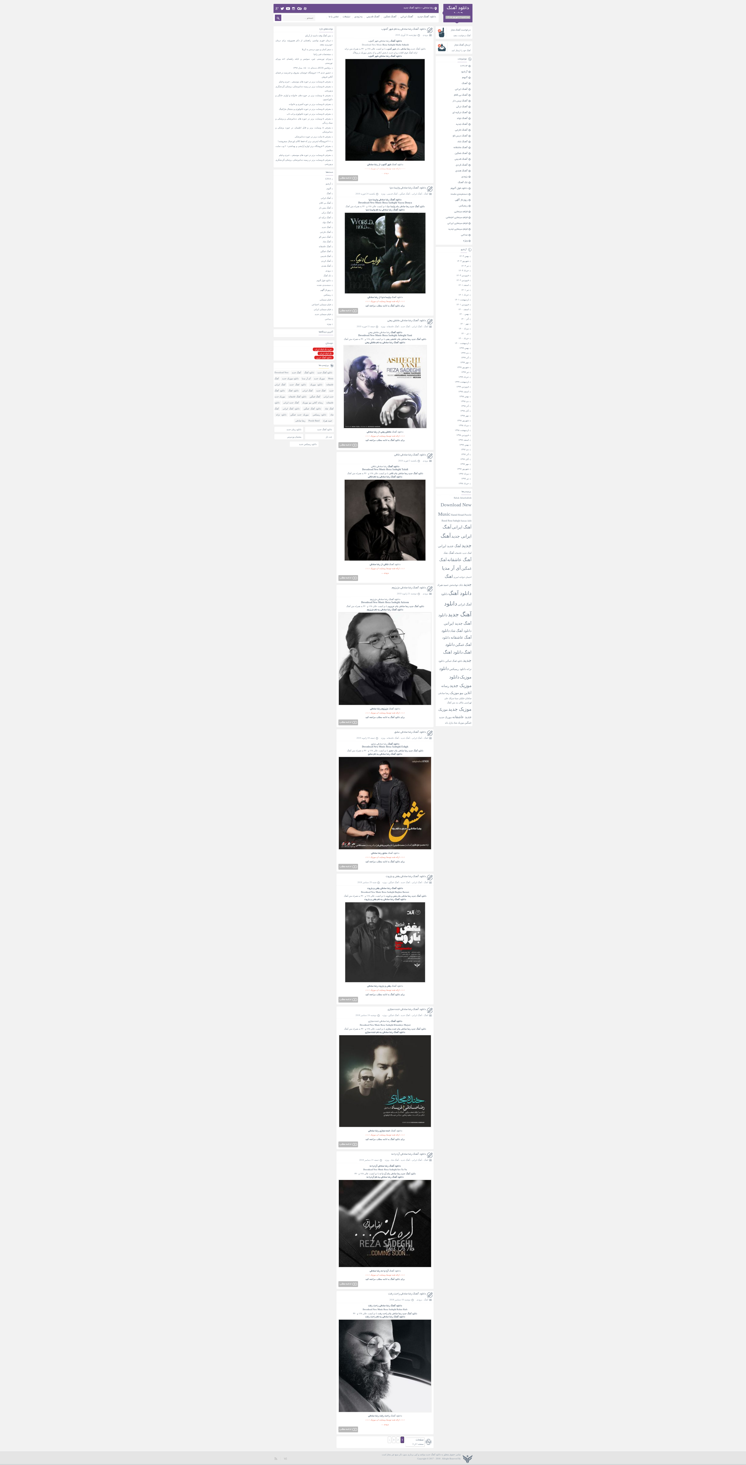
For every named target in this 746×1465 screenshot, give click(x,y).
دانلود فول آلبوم (459, 188)
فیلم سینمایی (461, 211)
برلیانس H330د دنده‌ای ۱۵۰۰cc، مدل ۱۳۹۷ (312, 68)
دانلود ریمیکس (457, 669)
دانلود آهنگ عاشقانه (297, 396)
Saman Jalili (466, 521)
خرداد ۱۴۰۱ (463, 295)
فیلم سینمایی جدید (458, 229)
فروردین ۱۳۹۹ (462, 386)
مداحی (464, 235)
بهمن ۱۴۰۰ (464, 314)
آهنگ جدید (405, 326)
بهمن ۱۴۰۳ (464, 256)
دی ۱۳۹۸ (465, 401)
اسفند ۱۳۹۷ (463, 440)
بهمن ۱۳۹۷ (464, 445)
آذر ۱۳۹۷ (465, 454)
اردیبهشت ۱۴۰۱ (462, 299)
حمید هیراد (443, 585)
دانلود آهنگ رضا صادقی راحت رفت (407, 1293)
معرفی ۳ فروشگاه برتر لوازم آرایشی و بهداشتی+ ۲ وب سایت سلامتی (304, 148)
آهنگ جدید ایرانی (449, 546)
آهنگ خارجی (461, 130)
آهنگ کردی (462, 165)
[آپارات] (305, 8)
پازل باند (449, 722)
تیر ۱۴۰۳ (465, 266)
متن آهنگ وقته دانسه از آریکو (318, 35)
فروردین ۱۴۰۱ (462, 304)
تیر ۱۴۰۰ (465, 333)
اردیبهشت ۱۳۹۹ (462, 382)
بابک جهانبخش (456, 585)
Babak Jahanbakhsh (462, 498)
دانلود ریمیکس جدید (308, 444)
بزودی (425, 35)
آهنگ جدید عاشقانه (463, 553)
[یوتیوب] (288, 8)
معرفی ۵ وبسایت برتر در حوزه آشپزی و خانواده (310, 104)
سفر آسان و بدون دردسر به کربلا (316, 49)
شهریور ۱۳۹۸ (463, 420)
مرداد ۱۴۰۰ (464, 328)
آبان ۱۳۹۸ (464, 411)
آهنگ (426, 194)
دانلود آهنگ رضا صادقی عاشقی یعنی (406, 320)
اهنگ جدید (321, 390)
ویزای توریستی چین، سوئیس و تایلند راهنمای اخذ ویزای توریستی (304, 61)
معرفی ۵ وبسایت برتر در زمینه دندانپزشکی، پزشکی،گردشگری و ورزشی (304, 88)
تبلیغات (346, 17)
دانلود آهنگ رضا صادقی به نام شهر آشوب (403, 29)
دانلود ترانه (281, 414)
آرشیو (464, 72)
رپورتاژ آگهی (461, 200)
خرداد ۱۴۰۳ (463, 270)
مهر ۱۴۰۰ (464, 324)
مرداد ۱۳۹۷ (464, 474)
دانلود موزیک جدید (290, 378)
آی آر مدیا (451, 568)
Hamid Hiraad (457, 515)
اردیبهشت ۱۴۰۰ (462, 343)
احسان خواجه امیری (462, 577)
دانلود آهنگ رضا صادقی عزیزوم (409, 587)
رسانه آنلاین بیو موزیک (312, 402)
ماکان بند (460, 703)
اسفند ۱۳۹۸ (463, 391)
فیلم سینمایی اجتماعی (457, 217)
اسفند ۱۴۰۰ (463, 309)
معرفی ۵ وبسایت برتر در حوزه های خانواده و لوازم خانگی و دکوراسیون (304, 97)
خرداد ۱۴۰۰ (463, 338)
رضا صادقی (405, 49)
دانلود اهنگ (293, 390)
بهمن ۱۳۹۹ (464, 348)
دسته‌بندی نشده (459, 194)
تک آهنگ (463, 182)
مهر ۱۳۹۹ (464, 362)
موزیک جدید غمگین (299, 414)
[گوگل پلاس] (277, 8)
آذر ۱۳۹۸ (465, 406)
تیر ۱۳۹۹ (465, 372)
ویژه (383, 194)
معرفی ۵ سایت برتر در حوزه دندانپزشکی (313, 136)
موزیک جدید (459, 709)
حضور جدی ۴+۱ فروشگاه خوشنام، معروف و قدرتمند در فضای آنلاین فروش (304, 75)
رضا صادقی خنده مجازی (385, 1021)
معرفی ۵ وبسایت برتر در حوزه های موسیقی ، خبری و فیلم (305, 81)
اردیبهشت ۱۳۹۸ (462, 430)
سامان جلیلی (465, 698)
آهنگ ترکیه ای (460, 112)
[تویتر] (282, 8)
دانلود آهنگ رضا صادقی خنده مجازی (407, 1009)
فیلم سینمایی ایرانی (457, 223)
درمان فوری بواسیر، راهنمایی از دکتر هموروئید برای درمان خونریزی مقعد (304, 42)
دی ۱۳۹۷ (465, 449)
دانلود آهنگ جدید (426, 17)
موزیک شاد (458, 723)
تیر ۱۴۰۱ (465, 290)
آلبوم (465, 77)
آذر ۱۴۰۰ (465, 319)
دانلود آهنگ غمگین (312, 408)
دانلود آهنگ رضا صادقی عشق (410, 732)
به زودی (358, 17)
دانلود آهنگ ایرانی (291, 408)
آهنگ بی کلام (461, 95)
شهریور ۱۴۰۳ (463, 261)
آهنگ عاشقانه (393, 326)
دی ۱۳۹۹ (465, 353)
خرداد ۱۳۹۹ (463, 377)
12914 (464, 66)
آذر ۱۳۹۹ (465, 357)
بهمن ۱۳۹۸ (464, 396)
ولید (285, 1458)
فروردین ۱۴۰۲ (462, 280)
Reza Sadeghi (389, 45)
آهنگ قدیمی (373, 17)
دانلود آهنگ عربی (324, 357)
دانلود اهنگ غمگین (453, 661)
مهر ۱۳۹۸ (464, 415)
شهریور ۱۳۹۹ (463, 367)
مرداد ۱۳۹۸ (464, 425)
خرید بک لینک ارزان (323, 349)
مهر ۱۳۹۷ (464, 464)
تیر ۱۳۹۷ (465, 478)
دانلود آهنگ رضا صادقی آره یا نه (408, 1154)
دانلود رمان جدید (294, 429)
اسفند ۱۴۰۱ (463, 285)
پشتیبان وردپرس (294, 437)
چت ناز (329, 437)
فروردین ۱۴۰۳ (462, 275)
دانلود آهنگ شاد (460, 631)
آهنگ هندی (461, 171)
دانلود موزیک (316, 384)
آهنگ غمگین (390, 17)
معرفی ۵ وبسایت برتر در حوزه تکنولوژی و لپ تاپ (309, 114)
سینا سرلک (453, 698)
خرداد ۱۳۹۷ (463, 483)
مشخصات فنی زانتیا (322, 54)
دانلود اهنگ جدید (297, 384)
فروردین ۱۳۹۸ (462, 435)
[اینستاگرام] (293, 8)
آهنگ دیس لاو (460, 136)
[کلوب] (299, 8)
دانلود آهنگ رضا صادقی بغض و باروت (406, 876)
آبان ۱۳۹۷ (464, 459)
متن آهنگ (451, 702)
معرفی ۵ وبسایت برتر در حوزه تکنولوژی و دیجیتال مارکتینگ (305, 109)
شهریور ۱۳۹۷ (463, 469)
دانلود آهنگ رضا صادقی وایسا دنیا (408, 188)
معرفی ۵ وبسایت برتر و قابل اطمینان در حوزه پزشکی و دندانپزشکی (304, 129)
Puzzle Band (314, 420)
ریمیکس (463, 206)
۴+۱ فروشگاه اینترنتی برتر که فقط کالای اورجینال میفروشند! (304, 141)
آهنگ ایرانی (407, 17)
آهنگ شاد (395, 1160)
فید (276, 1458)
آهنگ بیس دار (460, 101)
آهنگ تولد (462, 118)
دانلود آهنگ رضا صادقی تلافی (410, 454)
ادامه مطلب (345, 178)
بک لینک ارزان (326, 353)
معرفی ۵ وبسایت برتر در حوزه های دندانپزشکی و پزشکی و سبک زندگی (304, 121)
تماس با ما (334, 17)
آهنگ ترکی (462, 107)
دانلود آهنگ (421, 49)
